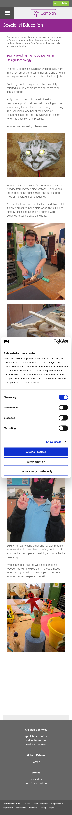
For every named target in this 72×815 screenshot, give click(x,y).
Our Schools (55, 36)
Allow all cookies (36, 451)
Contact (36, 762)
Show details (53, 441)
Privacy (27, 803)
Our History (36, 779)
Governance (21, 807)
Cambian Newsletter (36, 783)
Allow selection (36, 461)
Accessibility (60, 3)
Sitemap (43, 807)
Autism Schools (16, 39)
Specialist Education (37, 36)
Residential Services (36, 740)
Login (51, 807)
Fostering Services (36, 744)
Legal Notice (8, 807)
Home (23, 36)
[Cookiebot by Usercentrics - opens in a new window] (53, 341)
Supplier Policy (57, 803)
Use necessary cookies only (36, 471)
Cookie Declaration (40, 803)
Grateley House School (37, 39)
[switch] (63, 407)
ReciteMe (33, 807)
